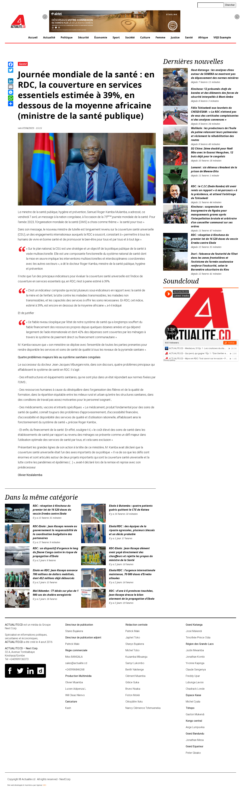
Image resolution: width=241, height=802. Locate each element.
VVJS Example (222, 37)
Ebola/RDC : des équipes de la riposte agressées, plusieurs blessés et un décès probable (132, 530)
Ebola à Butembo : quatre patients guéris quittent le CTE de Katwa (131, 507)
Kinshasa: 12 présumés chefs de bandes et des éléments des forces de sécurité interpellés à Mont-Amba (214, 93)
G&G (44, 785)
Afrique (203, 37)
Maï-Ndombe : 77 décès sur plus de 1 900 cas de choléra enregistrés (56, 593)
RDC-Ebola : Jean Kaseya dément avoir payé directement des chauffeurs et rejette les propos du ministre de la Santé (131, 554)
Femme (160, 37)
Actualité (49, 37)
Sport (116, 37)
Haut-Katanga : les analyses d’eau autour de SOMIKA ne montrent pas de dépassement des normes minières (215, 74)
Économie (100, 37)
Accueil (33, 37)
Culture (145, 37)
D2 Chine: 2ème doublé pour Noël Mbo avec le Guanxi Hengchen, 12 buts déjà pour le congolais (212, 152)
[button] (45, 16)
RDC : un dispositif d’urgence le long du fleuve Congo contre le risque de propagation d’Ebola (55, 552)
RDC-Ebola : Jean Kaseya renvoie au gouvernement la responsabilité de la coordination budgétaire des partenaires (55, 532)
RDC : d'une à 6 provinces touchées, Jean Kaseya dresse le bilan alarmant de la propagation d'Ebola (131, 594)
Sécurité (83, 37)
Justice (175, 37)
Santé (189, 37)
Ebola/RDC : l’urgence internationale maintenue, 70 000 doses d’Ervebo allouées (132, 574)
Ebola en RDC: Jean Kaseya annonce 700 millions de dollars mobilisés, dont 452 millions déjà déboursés (55, 574)
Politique (66, 37)
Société (130, 37)
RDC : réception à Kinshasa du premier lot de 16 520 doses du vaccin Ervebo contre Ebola (52, 509)
